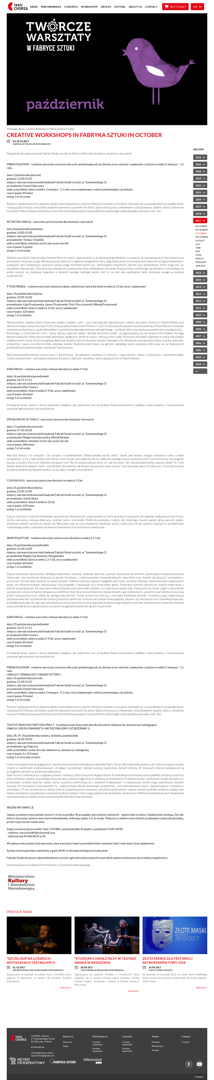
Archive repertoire (97, 1049)
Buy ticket (178, 6)
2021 (198, 192)
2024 (198, 171)
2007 (198, 335)
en (195, 6)
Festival (120, 6)
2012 (198, 300)
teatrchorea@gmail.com (42, 1055)
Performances (51, 6)
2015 (198, 279)
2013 (198, 293)
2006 (198, 342)
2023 (198, 178)
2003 (198, 363)
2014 (198, 286)
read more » (65, 987)
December (201, 226)
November (202, 229)
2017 (198, 220)
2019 (198, 206)
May (198, 251)
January (201, 265)
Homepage (12, 128)
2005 (198, 349)
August (200, 240)
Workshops (89, 6)
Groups (106, 6)
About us (135, 6)
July (198, 244)
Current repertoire (97, 1043)
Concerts (71, 6)
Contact (151, 6)
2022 (198, 185)
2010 (198, 314)
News (34, 6)
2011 (198, 307)
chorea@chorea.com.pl (42, 1052)
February (201, 262)
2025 (198, 164)
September (202, 237)
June (198, 247)
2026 (198, 157)
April (199, 255)
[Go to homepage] (19, 9)
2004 (198, 356)
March (200, 258)
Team (65, 1046)
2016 (198, 272)
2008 (198, 328)
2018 (198, 213)
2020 (198, 199)
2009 (198, 321)
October (201, 233)
